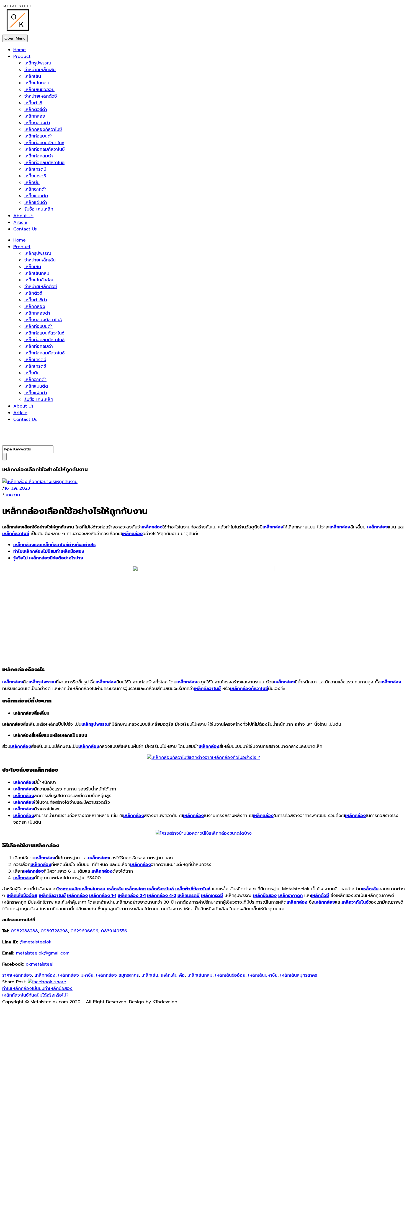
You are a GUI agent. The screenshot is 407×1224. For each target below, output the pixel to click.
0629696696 (84, 931)
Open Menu (14, 38)
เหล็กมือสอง (265, 895)
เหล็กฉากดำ (35, 189)
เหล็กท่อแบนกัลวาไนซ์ (44, 142)
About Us (23, 215)
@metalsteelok (35, 942)
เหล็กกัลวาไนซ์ (15, 533)
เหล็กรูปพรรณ (37, 63)
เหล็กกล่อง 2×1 (132, 895)
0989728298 (54, 931)
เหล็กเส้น (32, 76)
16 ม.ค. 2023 (17, 488)
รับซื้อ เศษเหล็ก (38, 209)
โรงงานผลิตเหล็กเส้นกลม (81, 889)
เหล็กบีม (32, 182)
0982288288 (24, 931)
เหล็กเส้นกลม (36, 83)
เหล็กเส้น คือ (173, 975)
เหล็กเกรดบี (35, 169)
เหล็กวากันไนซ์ (355, 902)
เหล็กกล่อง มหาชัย (75, 975)
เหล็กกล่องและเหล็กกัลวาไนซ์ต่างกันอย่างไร (54, 544)
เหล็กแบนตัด (36, 196)
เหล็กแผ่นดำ (35, 202)
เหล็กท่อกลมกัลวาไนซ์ (44, 149)
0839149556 (114, 931)
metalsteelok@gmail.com (42, 953)
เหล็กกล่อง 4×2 (161, 895)
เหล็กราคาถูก (290, 895)
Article (20, 222)
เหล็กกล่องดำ (37, 123)
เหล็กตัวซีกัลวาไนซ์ (192, 889)
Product (21, 56)
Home (19, 49)
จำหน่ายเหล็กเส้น (40, 69)
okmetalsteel (39, 964)
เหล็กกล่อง (34, 116)
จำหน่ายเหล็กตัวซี (40, 96)
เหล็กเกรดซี (35, 176)
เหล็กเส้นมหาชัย (262, 975)
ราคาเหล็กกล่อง (17, 975)
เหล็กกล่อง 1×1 (102, 895)
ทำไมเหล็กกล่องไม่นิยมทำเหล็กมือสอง (48, 551)
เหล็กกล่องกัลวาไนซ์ (43, 129)
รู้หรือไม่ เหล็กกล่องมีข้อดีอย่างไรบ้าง (48, 558)
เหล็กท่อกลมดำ (38, 156)
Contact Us (25, 229)
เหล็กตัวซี (33, 103)
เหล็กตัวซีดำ (35, 109)
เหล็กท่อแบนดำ (38, 136)
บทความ (12, 495)
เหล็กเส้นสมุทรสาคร (298, 975)
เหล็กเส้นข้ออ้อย (39, 89)
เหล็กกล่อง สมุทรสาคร (117, 975)
